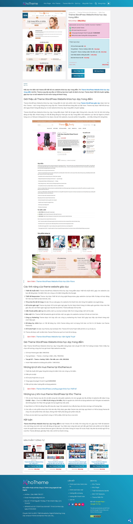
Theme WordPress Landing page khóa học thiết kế (56, 389)
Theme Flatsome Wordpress (87, 12)
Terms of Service (94, 512)
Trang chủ (71, 12)
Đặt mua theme (99, 71)
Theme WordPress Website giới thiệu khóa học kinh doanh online (77, 462)
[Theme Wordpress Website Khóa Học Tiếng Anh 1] (34, 451)
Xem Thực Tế (78, 71)
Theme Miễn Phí (68, 3)
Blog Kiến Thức (87, 3)
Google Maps (100, 501)
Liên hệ (72, 499)
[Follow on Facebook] (69, 504)
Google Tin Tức (96, 504)
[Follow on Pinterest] (76, 504)
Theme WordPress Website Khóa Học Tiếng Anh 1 (33, 462)
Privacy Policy (102, 510)
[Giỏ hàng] (108, 3)
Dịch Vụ (77, 3)
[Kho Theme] (30, 3)
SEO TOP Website (98, 494)
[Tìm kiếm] (96, 3)
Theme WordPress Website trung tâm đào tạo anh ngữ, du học (55, 463)
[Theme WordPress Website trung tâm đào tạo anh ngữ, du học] (55, 451)
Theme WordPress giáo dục (90, 103)
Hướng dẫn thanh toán (77, 496)
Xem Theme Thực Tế (33, 466)
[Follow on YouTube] (79, 504)
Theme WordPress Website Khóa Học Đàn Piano (55, 281)
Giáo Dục (102, 12)
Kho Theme (56, 3)
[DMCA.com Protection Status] (95, 516)
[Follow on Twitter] (72, 504)
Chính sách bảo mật (76, 490)
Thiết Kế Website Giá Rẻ (100, 491)
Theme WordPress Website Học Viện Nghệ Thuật (55, 337)
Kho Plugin (47, 3)
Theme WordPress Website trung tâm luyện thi (99, 462)
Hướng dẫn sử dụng (76, 493)
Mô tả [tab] (25, 85)
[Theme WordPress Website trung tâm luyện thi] (99, 451)
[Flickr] (82, 504)
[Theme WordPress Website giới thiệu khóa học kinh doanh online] (77, 451)
